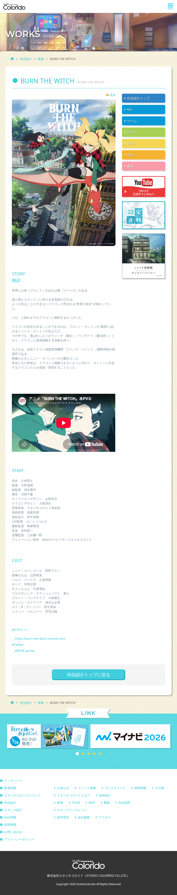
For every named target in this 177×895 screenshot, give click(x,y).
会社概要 (84, 817)
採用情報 (140, 788)
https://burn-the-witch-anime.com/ (40, 639)
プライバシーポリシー (19, 839)
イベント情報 (87, 788)
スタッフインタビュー (72, 810)
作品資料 (124, 802)
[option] (47, 736)
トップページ (13, 780)
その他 (159, 788)
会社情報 (10, 817)
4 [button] (94, 754)
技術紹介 (105, 795)
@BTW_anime (25, 651)
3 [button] (88, 754)
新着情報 (10, 788)
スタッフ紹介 (13, 810)
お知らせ (63, 788)
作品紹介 (26, 59)
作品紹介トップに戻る (88, 675)
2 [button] (83, 754)
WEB (91, 802)
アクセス (104, 817)
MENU (170, 6)
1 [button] (77, 753)
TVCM (76, 802)
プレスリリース (115, 788)
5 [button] (100, 754)
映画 (41, 59)
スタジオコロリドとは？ (73, 795)
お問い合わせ (13, 832)
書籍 (107, 802)
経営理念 (63, 817)
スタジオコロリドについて (22, 795)
